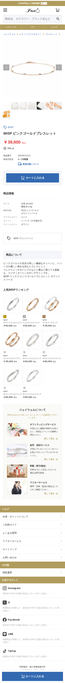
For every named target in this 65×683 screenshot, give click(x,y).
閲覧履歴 (7, 572)
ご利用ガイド (10, 524)
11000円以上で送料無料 (32, 3)
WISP (11, 127)
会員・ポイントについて (15, 516)
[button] (6, 67)
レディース (11, 27)
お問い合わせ (10, 557)
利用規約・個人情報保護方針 (33, 667)
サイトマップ (10, 549)
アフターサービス (12, 541)
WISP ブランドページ (20, 238)
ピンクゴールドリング (31, 323)
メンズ (54, 27)
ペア (32, 27)
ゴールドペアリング (50, 323)
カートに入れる (35, 177)
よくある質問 (10, 533)
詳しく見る (49, 439)
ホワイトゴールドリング (12, 323)
